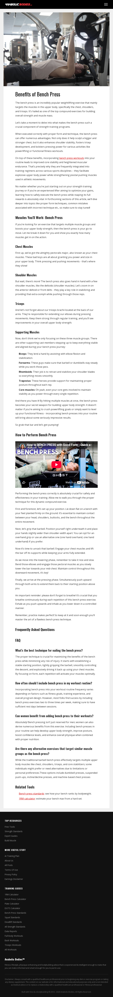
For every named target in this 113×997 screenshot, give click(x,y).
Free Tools (10, 826)
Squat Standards (12, 917)
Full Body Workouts (14, 935)
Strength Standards (14, 831)
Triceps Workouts (13, 945)
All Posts (9, 865)
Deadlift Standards (13, 922)
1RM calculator (27, 798)
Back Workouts (12, 940)
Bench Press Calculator (15, 899)
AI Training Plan (12, 856)
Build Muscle (10, 840)
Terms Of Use (11, 869)
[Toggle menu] (106, 4)
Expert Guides (11, 835)
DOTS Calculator (12, 908)
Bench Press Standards (15, 912)
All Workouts (11, 949)
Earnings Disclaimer (14, 879)
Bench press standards (31, 793)
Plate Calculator (12, 903)
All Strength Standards (15, 926)
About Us (9, 860)
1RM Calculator (12, 894)
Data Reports (11, 931)
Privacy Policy (11, 874)
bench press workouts (71, 158)
